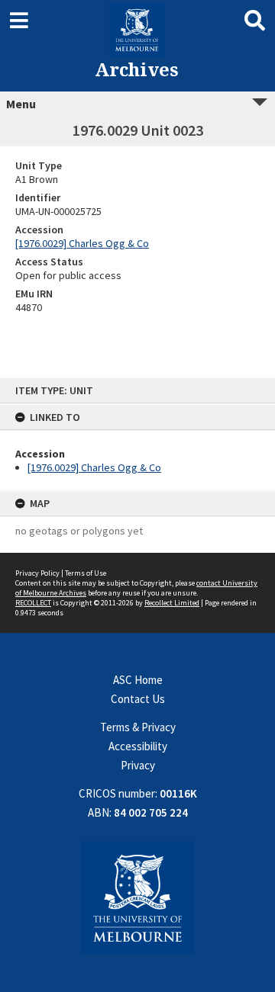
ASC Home (138, 680)
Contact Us (138, 699)
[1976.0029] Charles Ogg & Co (94, 467)
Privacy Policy (37, 573)
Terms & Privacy (138, 727)
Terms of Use (85, 573)
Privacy (138, 765)
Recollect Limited (171, 603)
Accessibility (137, 746)
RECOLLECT (33, 603)
